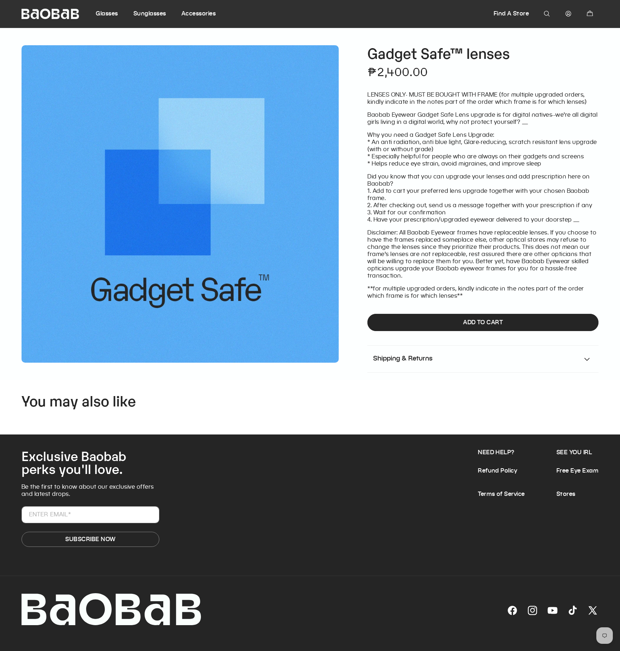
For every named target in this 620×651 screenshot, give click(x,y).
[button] (113, 13)
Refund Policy (497, 470)
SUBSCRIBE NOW (90, 539)
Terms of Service (501, 493)
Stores (566, 493)
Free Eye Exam (577, 470)
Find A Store (511, 13)
